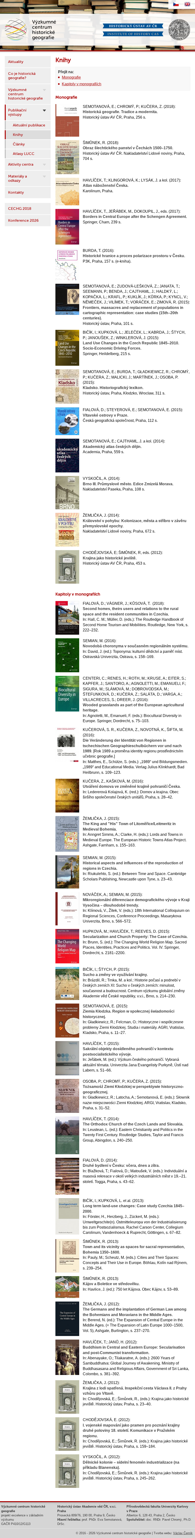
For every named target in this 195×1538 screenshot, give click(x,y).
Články (19, 144)
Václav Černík (183, 1533)
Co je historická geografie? (21, 76)
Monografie (71, 77)
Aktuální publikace (29, 125)
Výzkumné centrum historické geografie (25, 94)
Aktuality (15, 62)
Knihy (18, 135)
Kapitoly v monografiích (81, 84)
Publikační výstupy (17, 112)
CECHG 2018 (19, 209)
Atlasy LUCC (23, 154)
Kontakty (16, 192)
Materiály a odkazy (17, 178)
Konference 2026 (23, 220)
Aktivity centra (20, 164)
